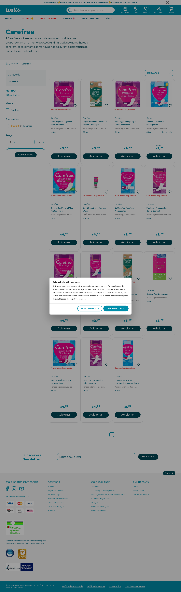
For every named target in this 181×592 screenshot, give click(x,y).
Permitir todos (116, 308)
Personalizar (88, 308)
